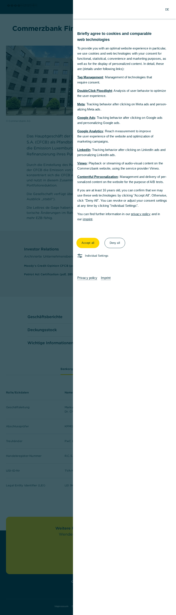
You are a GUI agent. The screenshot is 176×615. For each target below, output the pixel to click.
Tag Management (90, 77)
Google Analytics (90, 131)
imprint (87, 219)
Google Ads (86, 117)
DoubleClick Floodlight (94, 90)
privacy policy (140, 214)
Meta (81, 104)
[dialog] (88, 307)
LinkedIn (83, 150)
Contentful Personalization (97, 177)
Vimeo (82, 163)
